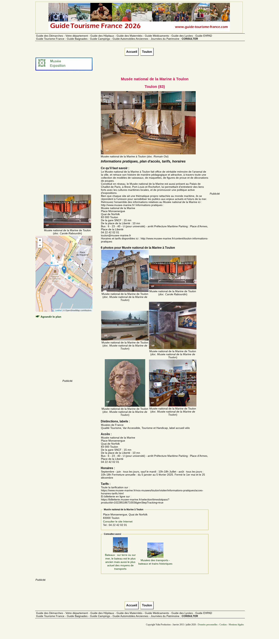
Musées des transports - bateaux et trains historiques (155, 562)
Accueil (131, 51)
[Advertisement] (67, 137)
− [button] (40, 245)
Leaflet (58, 310)
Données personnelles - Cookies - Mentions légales (221, 624)
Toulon (147, 51)
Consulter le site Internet (117, 521)
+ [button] (40, 240)
